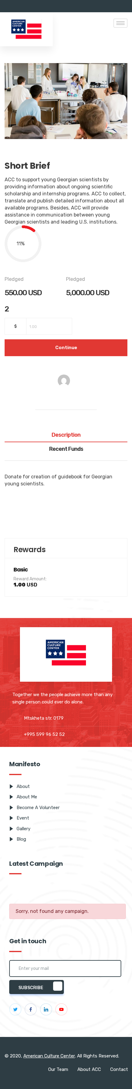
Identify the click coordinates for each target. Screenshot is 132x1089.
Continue (66, 347)
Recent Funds (66, 449)
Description (66, 435)
